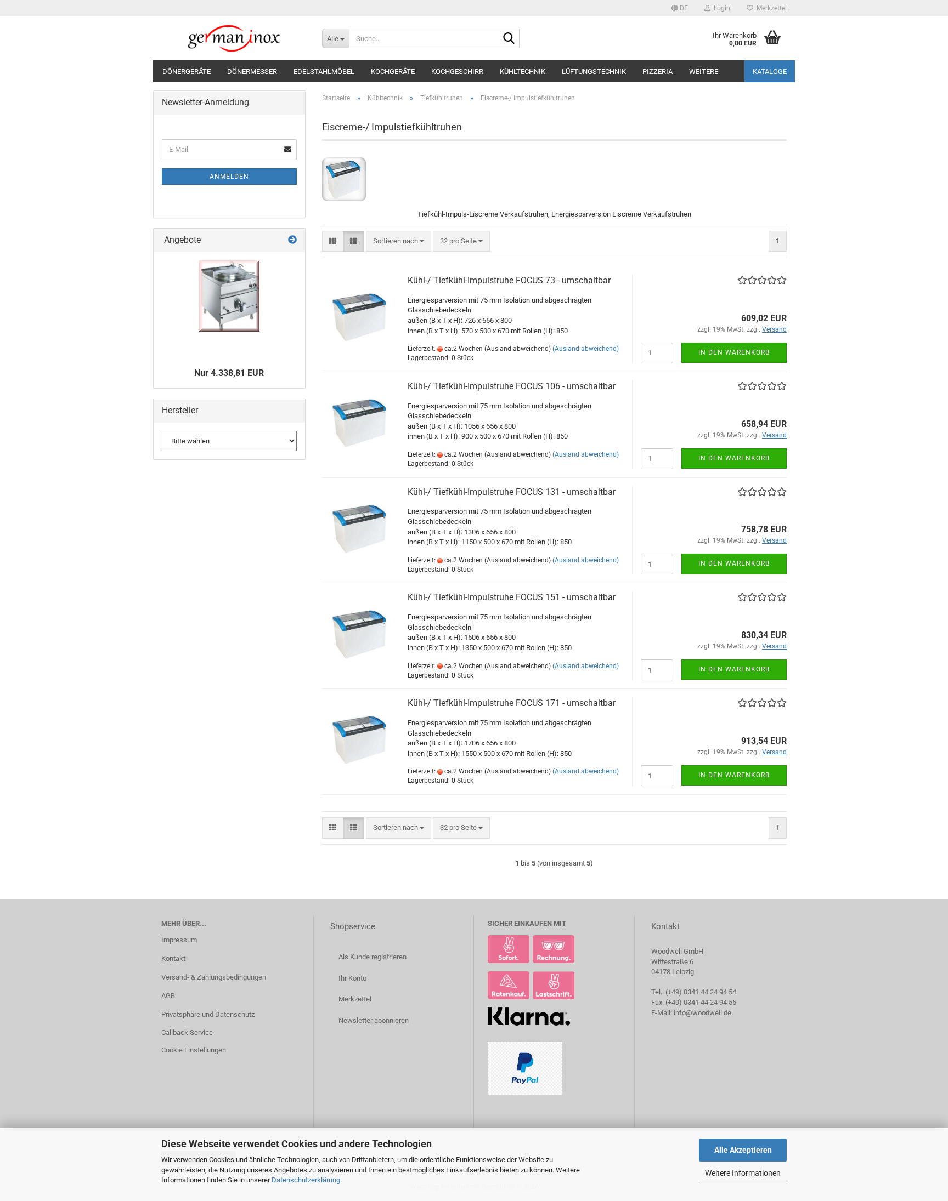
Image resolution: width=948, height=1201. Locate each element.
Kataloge (770, 71)
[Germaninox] (233, 38)
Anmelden (229, 176)
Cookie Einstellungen (193, 1050)
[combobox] (398, 241)
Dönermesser (252, 71)
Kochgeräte (393, 71)
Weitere (703, 71)
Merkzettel (770, 8)
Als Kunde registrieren (372, 957)
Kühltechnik (522, 71)
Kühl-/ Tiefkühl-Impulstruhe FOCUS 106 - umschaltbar (512, 386)
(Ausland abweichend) (585, 348)
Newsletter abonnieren (373, 1020)
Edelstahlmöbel (324, 71)
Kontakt (173, 958)
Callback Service (187, 1032)
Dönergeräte (186, 71)
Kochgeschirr (457, 71)
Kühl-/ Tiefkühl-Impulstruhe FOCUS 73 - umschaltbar (509, 280)
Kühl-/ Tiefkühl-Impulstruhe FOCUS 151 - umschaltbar (512, 597)
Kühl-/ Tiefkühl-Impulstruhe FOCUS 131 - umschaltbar (512, 492)
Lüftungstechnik (594, 71)
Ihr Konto (352, 978)
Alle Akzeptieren (743, 1150)
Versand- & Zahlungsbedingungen (213, 977)
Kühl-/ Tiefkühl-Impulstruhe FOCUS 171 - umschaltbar (512, 703)
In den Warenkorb (734, 352)
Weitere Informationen (743, 1173)
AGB (168, 996)
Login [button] (720, 8)
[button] (679, 8)
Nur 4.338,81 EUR (229, 373)
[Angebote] (292, 240)
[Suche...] (509, 39)
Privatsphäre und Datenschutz (208, 1014)
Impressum (179, 940)
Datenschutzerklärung (306, 1180)
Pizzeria (657, 71)
